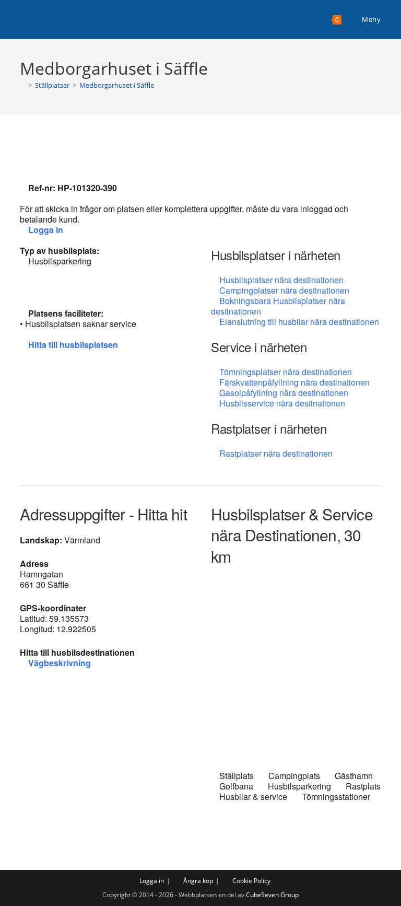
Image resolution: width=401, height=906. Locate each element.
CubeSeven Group (272, 894)
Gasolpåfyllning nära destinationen (283, 393)
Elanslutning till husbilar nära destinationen (299, 322)
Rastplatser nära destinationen (276, 453)
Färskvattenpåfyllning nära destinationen (294, 382)
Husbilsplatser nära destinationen (281, 280)
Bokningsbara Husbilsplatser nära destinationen (278, 306)
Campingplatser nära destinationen (284, 290)
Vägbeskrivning (59, 663)
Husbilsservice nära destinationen (282, 403)
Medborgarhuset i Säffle (116, 85)
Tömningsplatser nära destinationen (285, 372)
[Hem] (22, 85)
